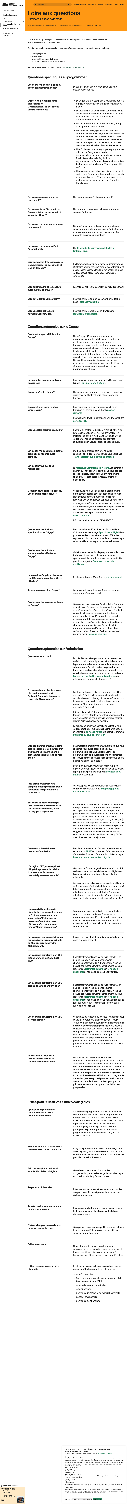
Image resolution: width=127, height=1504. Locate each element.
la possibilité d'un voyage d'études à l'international (93, 249)
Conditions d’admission (85, 313)
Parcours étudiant (97, 634)
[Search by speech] (68, 4)
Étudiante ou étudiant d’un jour (89, 734)
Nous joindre (108, 4)
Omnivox (100, 4)
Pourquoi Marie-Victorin (93, 383)
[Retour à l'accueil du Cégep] (29, 25)
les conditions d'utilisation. (106, 1454)
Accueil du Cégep (9, 10)
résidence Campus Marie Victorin (93, 467)
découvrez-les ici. (115, 577)
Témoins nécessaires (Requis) (75, 1457)
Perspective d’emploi (89, 301)
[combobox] (52, 4)
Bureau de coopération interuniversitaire (94, 676)
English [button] (122, 4)
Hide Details (68, 1499)
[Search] (36, 5)
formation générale (95, 968)
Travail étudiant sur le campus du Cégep (93, 456)
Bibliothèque (92, 4)
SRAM (89, 851)
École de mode (50, 25)
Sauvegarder (77, 1499)
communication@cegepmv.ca (73, 67)
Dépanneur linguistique (79, 4)
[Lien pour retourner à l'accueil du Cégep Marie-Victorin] (12, 6)
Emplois (116, 4)
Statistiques (70, 1482)
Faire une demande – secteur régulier (92, 857)
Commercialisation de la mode (71, 25)
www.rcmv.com (81, 515)
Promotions (69, 1488)
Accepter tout (97, 1499)
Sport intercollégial (109, 532)
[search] (52, 4)
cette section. (80, 420)
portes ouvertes (94, 731)
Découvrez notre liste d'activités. (93, 563)
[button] (13, 21)
